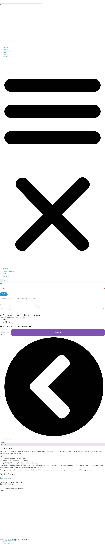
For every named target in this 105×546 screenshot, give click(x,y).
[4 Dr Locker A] (52, 304)
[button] (52, 162)
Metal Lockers (17, 298)
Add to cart (58, 332)
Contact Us (6, 56)
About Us (5, 47)
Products (5, 49)
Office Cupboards (8, 298)
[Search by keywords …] (1, 283)
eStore (4, 52)
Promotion (5, 54)
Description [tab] (4, 444)
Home (1, 298)
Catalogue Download (8, 51)
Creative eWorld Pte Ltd (12, 540)
